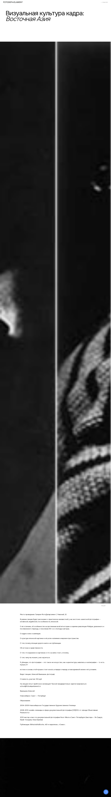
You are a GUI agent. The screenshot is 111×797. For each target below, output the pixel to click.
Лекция (103, 605)
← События (104, 2)
